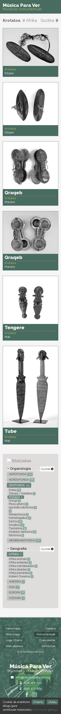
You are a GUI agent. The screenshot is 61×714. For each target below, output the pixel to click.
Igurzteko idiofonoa (22, 507)
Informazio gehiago (45, 709)
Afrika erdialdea (19, 562)
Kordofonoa (20, 479)
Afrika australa (18, 558)
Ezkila (14, 490)
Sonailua (16, 524)
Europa (16, 592)
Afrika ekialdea (19, 569)
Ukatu (52, 702)
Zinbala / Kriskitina (21, 493)
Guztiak (46, 469)
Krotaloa (15, 497)
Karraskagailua (19, 517)
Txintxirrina (17, 528)
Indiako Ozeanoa (20, 576)
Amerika (16, 581)
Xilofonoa (15, 535)
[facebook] (26, 695)
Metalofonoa (18, 514)
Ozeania (16, 598)
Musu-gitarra (18, 503)
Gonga (14, 500)
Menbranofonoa (24, 540)
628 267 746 (32, 683)
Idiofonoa (19, 485)
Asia (13, 587)
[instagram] (34, 695)
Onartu (38, 702)
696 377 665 (32, 688)
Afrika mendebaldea (22, 566)
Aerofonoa (20, 474)
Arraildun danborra (22, 531)
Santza (15, 521)
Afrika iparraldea (20, 572)
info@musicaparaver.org (32, 677)
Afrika (15, 554)
